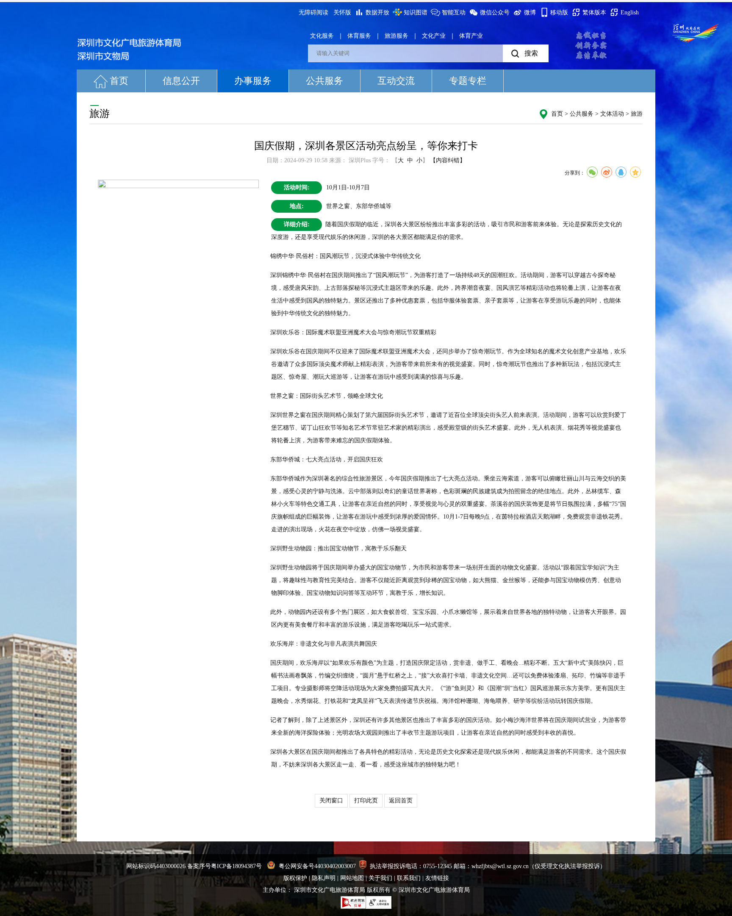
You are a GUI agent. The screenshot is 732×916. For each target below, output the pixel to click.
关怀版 (342, 12)
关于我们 (380, 878)
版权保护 (295, 878)
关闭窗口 (331, 800)
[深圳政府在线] (695, 33)
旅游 (637, 114)
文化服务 (322, 36)
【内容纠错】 (448, 160)
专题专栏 (467, 80)
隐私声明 (324, 878)
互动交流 (396, 80)
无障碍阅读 (313, 12)
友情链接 (437, 878)
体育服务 (359, 36)
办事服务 (253, 80)
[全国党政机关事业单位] (363, 866)
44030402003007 (335, 866)
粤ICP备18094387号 (236, 866)
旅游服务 (396, 36)
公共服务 (324, 80)
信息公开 (181, 80)
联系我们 (409, 878)
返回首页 (401, 800)
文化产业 (434, 36)
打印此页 (366, 800)
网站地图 (352, 878)
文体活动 (612, 114)
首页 (119, 80)
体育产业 (471, 36)
